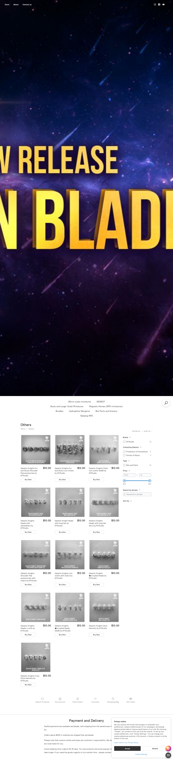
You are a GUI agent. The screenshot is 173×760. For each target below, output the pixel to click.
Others (31, 429)
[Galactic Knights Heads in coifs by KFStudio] (36, 607)
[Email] (168, 755)
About (16, 4)
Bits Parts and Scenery (106, 411)
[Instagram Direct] (168, 748)
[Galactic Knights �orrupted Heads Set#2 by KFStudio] (70, 607)
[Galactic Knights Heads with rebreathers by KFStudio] (36, 502)
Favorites (95, 702)
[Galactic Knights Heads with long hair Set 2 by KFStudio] (104, 502)
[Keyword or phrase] (125, 494)
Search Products (42, 702)
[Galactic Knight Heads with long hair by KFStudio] (70, 502)
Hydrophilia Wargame (79, 411)
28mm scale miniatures (79, 401)
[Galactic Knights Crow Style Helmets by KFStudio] (36, 657)
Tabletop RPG (86, 416)
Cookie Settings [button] (141, 754)
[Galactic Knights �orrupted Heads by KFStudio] (104, 555)
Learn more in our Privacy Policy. (126, 743)
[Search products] (166, 403)
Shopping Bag (113, 702)
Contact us (27, 4)
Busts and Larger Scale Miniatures (66, 406)
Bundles (59, 411)
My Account (60, 702)
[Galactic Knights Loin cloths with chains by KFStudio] (70, 555)
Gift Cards (130, 702)
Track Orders (77, 702)
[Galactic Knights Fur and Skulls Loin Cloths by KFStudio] (70, 449)
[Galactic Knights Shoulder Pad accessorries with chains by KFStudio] (36, 555)
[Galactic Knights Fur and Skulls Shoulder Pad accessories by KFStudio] (36, 449)
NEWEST (101, 401)
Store (7, 4)
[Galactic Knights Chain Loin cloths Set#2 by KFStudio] (104, 449)
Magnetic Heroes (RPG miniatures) (106, 406)
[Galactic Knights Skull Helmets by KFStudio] (104, 607)
